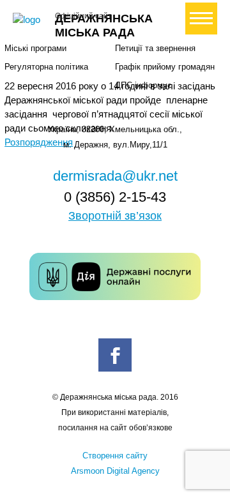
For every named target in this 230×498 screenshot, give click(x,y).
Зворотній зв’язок (115, 215)
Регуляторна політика (46, 67)
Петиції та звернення (155, 48)
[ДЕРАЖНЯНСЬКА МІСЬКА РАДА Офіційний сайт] (29, 20)
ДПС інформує (143, 85)
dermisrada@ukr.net (115, 176)
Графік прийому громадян (165, 67)
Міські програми (35, 48)
